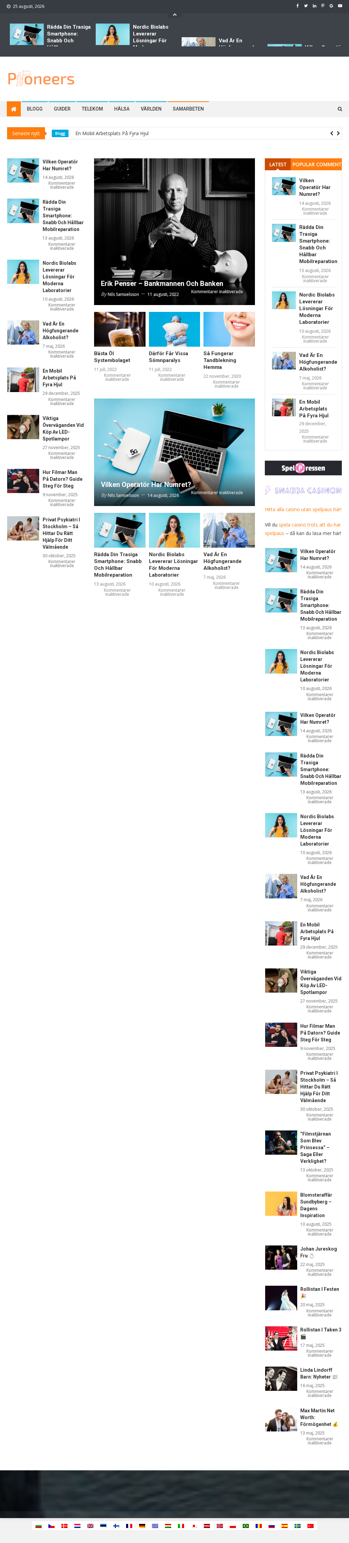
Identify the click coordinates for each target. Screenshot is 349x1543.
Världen (151, 109)
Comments (329, 164)
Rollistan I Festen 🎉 (319, 1292)
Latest (278, 164)
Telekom (92, 109)
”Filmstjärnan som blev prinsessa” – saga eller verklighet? (315, 1147)
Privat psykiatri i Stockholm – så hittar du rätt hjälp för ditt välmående (61, 533)
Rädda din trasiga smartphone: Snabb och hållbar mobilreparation (69, 40)
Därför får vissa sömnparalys (168, 356)
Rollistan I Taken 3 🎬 (321, 1333)
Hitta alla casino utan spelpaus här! (303, 509)
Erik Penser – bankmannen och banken (162, 283)
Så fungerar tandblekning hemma (219, 360)
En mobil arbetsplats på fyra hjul (59, 377)
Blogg (35, 109)
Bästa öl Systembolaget (112, 356)
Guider (62, 109)
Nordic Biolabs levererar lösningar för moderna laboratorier (150, 40)
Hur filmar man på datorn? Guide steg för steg (62, 479)
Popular (303, 164)
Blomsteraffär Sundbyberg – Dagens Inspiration (316, 1205)
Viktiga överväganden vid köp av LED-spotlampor (63, 429)
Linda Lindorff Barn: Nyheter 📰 (319, 1373)
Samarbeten (188, 109)
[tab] (277, 164)
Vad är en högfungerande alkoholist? (60, 330)
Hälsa (122, 109)
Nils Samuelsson (123, 294)
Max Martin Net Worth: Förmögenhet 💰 (319, 1417)
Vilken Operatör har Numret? (107, 133)
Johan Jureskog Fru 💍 (318, 1252)
